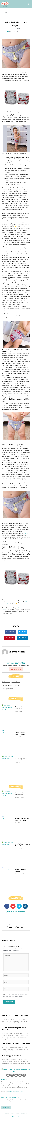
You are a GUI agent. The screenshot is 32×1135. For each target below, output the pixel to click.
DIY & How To (6, 682)
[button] (28, 4)
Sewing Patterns (7, 689)
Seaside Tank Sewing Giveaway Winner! (20, 733)
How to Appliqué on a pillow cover (21, 708)
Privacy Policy (16, 1117)
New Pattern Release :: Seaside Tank (21, 759)
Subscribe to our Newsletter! (10, 1097)
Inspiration (17, 685)
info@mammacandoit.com (15, 1092)
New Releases (21, 32)
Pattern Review (7, 685)
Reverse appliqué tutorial (11, 1056)
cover (26, 533)
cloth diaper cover (13, 480)
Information (12, 32)
